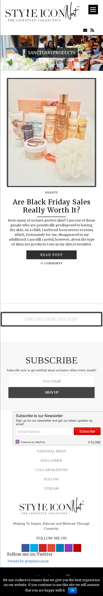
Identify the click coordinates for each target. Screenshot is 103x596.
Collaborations (51, 470)
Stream (51, 488)
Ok (72, 590)
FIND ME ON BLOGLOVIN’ (51, 319)
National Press (51, 451)
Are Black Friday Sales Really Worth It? (52, 206)
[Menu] (93, 9)
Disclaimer (51, 460)
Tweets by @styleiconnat (28, 561)
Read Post (51, 255)
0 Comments (52, 263)
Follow (51, 479)
